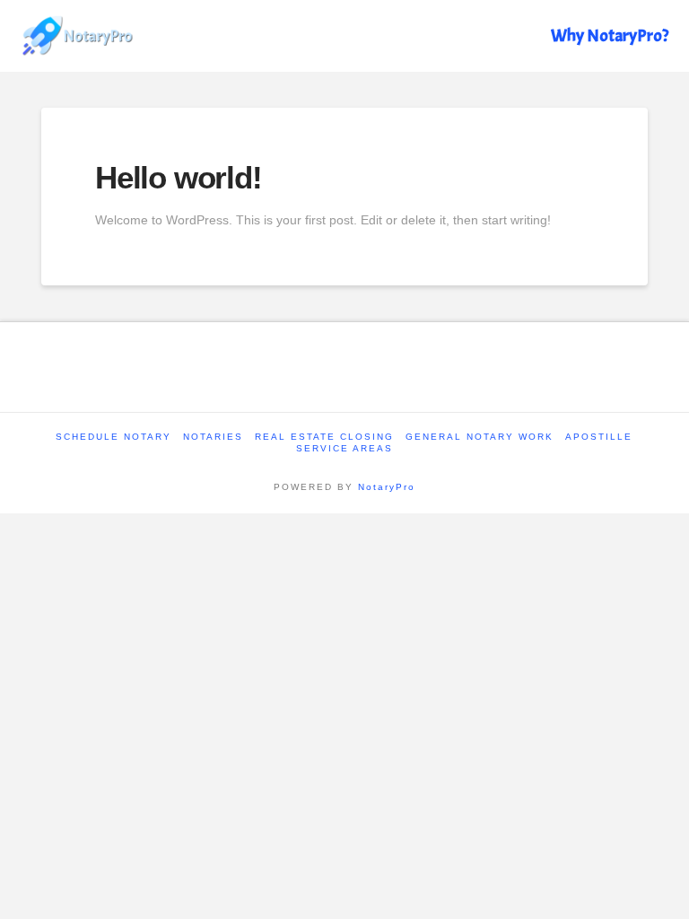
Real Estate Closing (324, 437)
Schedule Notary (113, 437)
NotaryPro (386, 487)
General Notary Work (480, 437)
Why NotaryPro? (609, 35)
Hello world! (178, 177)
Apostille (598, 437)
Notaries (213, 437)
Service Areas (344, 448)
